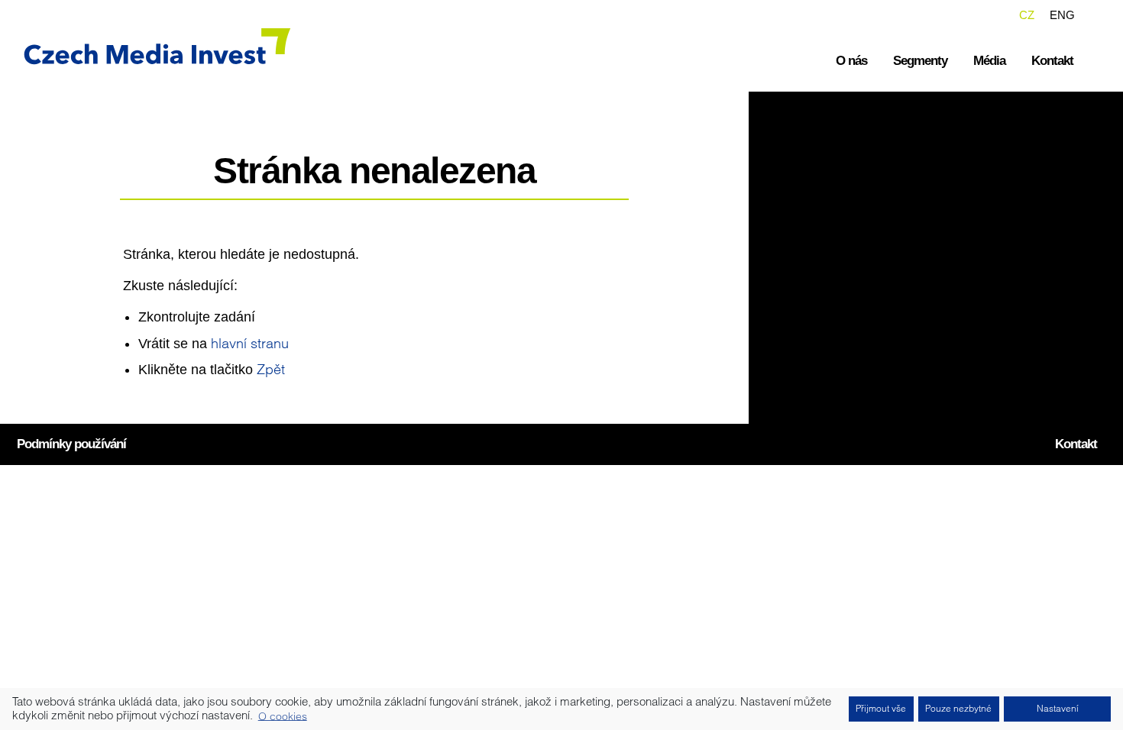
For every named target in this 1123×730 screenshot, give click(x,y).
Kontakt (1052, 60)
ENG (1062, 14)
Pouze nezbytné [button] (958, 708)
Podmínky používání (71, 444)
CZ (1026, 14)
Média (989, 60)
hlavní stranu (250, 343)
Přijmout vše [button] (881, 708)
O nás (851, 60)
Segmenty (920, 60)
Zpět (271, 369)
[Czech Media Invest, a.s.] (145, 45)
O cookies (282, 715)
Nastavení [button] (1058, 708)
